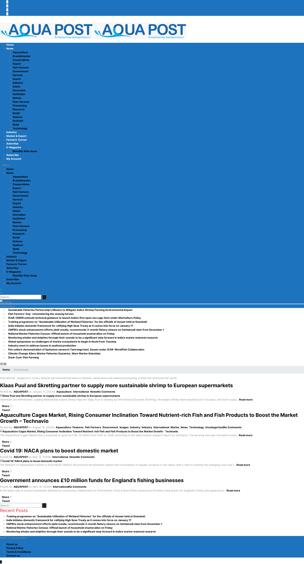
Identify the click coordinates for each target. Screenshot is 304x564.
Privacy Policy (14, 548)
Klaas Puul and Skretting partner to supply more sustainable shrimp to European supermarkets (116, 385)
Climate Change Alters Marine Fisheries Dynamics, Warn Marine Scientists (54, 353)
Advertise (12, 143)
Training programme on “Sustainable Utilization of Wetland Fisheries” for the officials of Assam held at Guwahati (77, 321)
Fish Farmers (21, 67)
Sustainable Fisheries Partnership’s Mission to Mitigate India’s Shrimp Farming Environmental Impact (70, 309)
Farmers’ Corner (16, 139)
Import (17, 78)
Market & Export (16, 136)
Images (124, 427)
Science (17, 117)
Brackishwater (22, 56)
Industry (18, 82)
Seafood (18, 120)
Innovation (19, 90)
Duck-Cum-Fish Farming (23, 357)
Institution (19, 94)
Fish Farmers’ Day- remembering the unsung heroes (41, 313)
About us (12, 544)
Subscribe (12, 155)
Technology (20, 128)
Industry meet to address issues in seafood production (42, 345)
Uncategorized (214, 427)
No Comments (106, 391)
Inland (16, 86)
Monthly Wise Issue (25, 151)
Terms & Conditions (18, 551)
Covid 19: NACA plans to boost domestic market (59, 451)
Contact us (13, 555)
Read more (246, 399)
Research (19, 109)
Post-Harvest (21, 101)
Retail (16, 113)
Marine (17, 97)
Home (10, 44)
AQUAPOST (21, 391)
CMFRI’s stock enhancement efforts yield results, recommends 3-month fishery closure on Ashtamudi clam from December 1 (86, 329)
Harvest (17, 75)
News (9, 48)
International (81, 391)
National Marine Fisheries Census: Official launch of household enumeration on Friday (61, 333)
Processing (20, 105)
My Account (13, 158)
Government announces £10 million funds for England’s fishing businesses (92, 480)
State (16, 124)
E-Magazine (13, 147)
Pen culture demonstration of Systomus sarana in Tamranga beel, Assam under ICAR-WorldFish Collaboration (76, 349)
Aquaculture (20, 52)
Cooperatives (21, 59)
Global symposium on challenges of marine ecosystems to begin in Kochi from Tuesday (62, 341)
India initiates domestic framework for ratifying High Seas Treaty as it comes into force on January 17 (70, 325)
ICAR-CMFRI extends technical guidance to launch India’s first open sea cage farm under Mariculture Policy (74, 317)
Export (17, 63)
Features (78, 427)
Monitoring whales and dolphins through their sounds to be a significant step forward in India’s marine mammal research (83, 337)
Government (20, 71)
